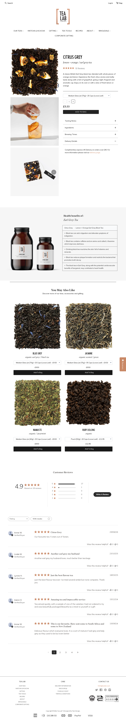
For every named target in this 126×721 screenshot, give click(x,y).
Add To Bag (81, 112)
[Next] (53, 172)
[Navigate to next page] (77, 652)
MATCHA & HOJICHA (36, 31)
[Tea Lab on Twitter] (96, 690)
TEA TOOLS (67, 31)
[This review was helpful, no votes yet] (111, 544)
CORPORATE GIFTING (64, 36)
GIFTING (53, 31)
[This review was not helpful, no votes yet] (115, 544)
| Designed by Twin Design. (71, 711)
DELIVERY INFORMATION (63, 686)
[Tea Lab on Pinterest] (105, 690)
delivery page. (95, 153)
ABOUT (90, 31)
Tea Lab (59, 711)
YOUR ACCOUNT (62, 691)
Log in (110, 3)
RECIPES (79, 31)
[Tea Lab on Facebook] (101, 690)
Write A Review (102, 494)
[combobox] (18, 519)
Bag (120, 3)
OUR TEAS (18, 31)
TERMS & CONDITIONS (63, 694)
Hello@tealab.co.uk (104, 686)
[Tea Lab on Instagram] (109, 690)
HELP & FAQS (63, 688)
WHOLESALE (104, 31)
